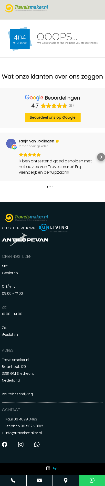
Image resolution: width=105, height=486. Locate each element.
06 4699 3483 (25, 420)
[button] (4, 158)
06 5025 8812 (32, 427)
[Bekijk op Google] (93, 143)
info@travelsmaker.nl (23, 434)
